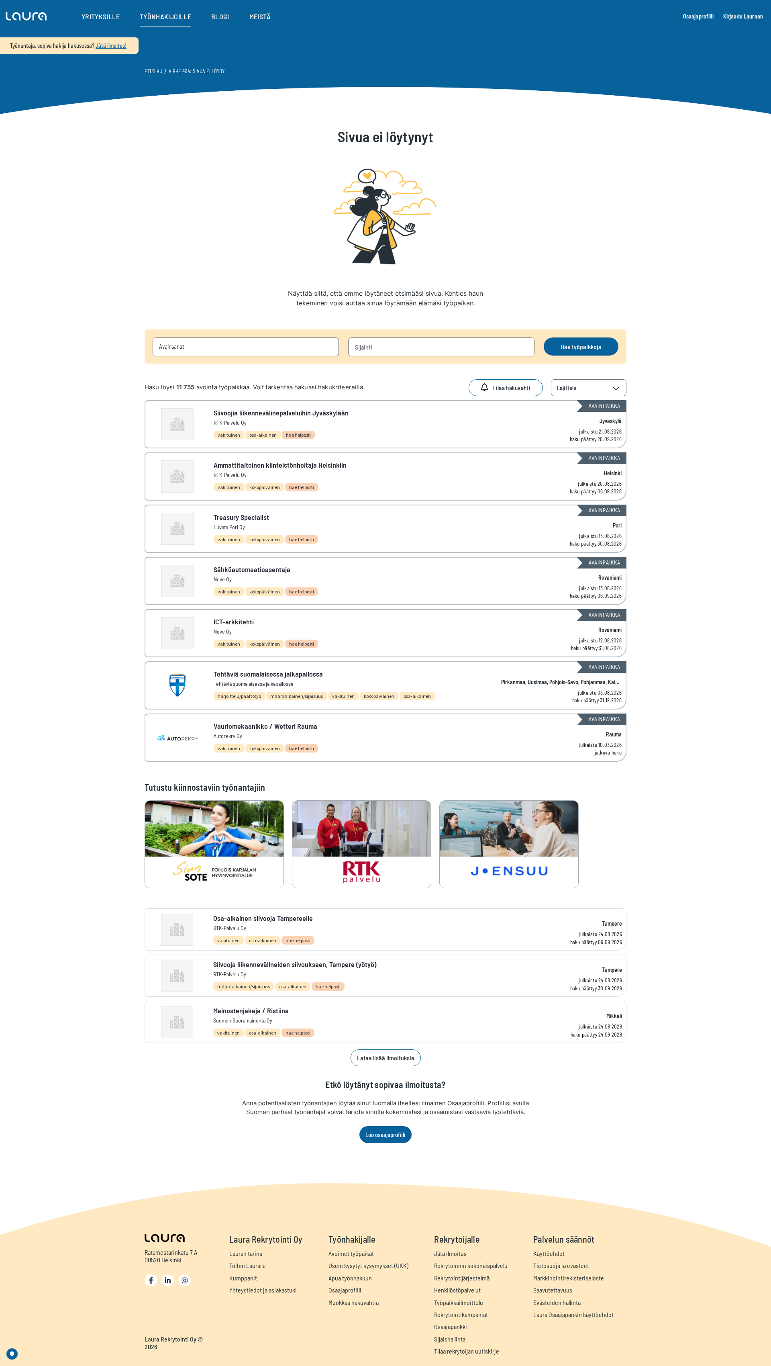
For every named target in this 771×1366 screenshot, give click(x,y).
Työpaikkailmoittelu (458, 1302)
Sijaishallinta (449, 1339)
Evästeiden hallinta (557, 1302)
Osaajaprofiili (698, 16)
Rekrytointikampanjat (461, 1314)
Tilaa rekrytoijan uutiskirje (466, 1351)
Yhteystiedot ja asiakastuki (263, 1290)
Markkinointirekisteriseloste (568, 1278)
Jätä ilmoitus (450, 1253)
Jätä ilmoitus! (111, 45)
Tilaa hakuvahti (511, 387)
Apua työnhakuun (350, 1278)
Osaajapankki (450, 1326)
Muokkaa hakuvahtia (353, 1302)
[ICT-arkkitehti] (385, 633)
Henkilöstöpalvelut (457, 1290)
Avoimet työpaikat (351, 1253)
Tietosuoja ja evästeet (561, 1265)
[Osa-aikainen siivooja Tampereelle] (385, 929)
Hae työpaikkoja (581, 346)
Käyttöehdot (549, 1253)
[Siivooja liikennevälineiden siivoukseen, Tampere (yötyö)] (385, 975)
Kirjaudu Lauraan (743, 16)
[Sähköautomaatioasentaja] (385, 581)
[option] (218, 844)
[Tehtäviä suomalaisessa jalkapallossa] (385, 685)
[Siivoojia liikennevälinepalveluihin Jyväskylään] (385, 424)
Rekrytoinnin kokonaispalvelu (471, 1265)
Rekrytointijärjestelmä (462, 1278)
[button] (26, 16)
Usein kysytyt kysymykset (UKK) (368, 1265)
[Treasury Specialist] (385, 528)
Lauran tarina (245, 1253)
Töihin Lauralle (247, 1265)
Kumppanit (243, 1278)
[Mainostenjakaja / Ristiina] (385, 1022)
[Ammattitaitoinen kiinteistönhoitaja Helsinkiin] (385, 476)
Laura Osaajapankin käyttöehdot (573, 1314)
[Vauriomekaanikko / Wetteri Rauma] (385, 737)
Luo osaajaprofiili (385, 1134)
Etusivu (153, 71)
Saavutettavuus (552, 1290)
